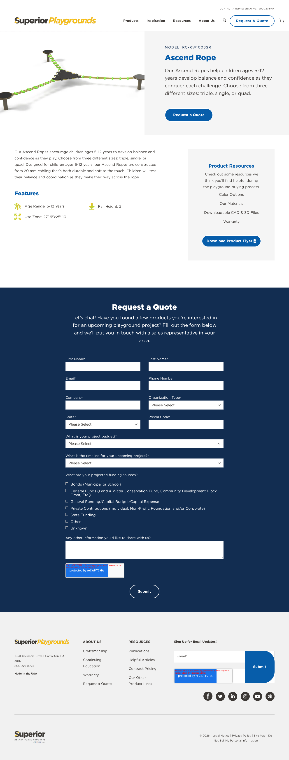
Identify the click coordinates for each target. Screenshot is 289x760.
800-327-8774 (267, 8)
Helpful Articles (142, 660)
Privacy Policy (241, 735)
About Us (207, 21)
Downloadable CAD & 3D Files (231, 212)
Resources (182, 21)
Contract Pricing (142, 669)
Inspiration (156, 21)
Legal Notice (220, 735)
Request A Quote (252, 21)
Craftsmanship (95, 651)
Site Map (260, 735)
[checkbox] (144, 506)
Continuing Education (92, 663)
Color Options (231, 194)
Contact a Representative (238, 8)
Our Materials (231, 203)
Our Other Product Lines (140, 681)
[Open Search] (224, 20)
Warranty (231, 221)
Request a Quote (97, 684)
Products (131, 21)
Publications (139, 651)
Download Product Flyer (230, 241)
